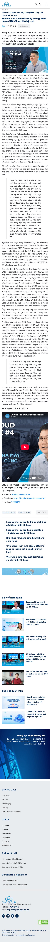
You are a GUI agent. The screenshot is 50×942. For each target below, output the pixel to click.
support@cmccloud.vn (18, 910)
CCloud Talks (9, 512)
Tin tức (5, 10)
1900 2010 (14, 907)
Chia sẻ (25, 26)
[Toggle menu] (46, 4)
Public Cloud (24, 512)
